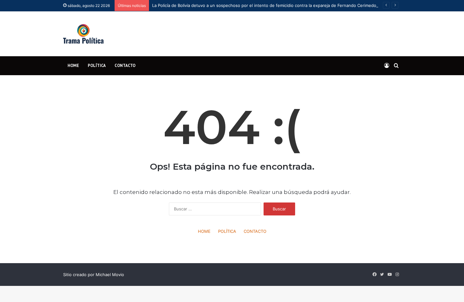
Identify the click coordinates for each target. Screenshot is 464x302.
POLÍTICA (97, 65)
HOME (73, 65)
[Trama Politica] (83, 34)
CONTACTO (125, 65)
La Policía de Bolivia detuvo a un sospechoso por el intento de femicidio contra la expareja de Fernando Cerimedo (264, 5)
